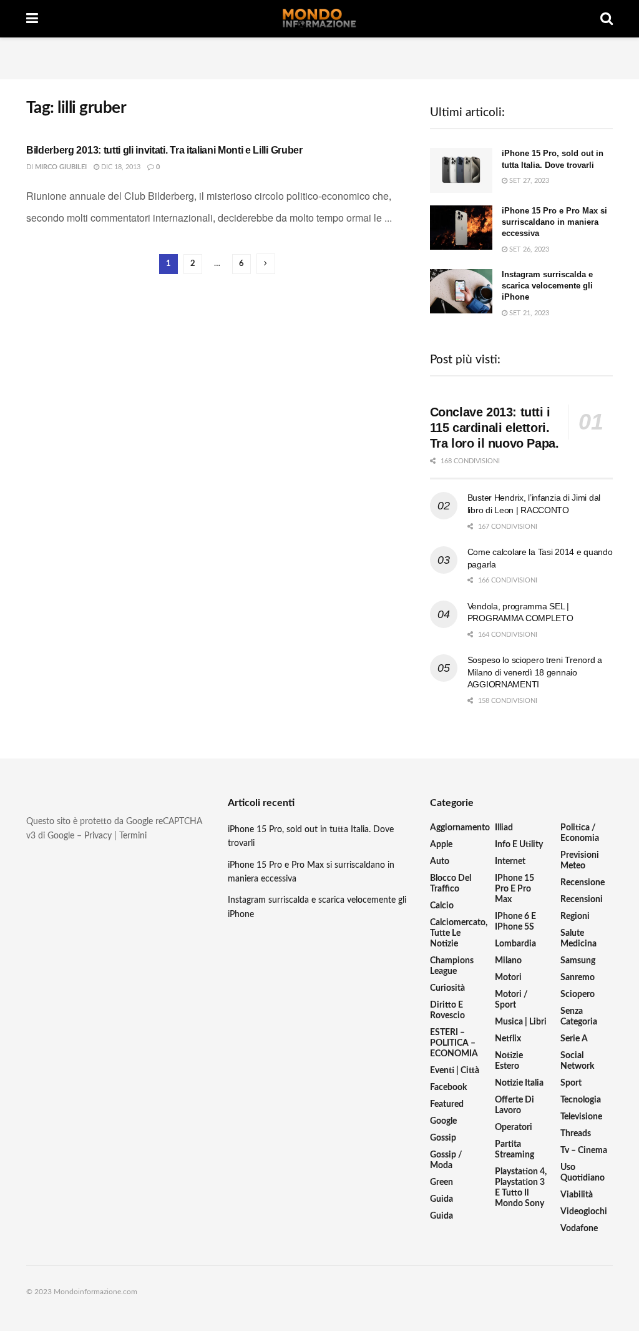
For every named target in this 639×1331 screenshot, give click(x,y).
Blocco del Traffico (450, 883)
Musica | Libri (521, 1022)
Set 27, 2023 (528, 180)
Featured (447, 1104)
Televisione (581, 1116)
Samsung (577, 960)
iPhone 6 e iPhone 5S (515, 921)
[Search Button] (606, 18)
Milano (508, 960)
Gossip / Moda (446, 1160)
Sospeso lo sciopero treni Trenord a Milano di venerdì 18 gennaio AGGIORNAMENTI (534, 672)
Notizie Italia (519, 1083)
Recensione (582, 882)
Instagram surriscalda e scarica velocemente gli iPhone (547, 286)
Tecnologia (580, 1100)
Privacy (98, 836)
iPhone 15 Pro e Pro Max (514, 889)
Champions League (452, 966)
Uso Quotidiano (582, 1172)
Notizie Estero (509, 1061)
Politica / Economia (579, 833)
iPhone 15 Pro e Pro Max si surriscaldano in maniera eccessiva (554, 222)
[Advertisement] (319, 56)
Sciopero (577, 994)
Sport (571, 1083)
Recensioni (581, 899)
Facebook (448, 1087)
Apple (441, 844)
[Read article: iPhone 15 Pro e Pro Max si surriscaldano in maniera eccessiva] (461, 227)
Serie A (574, 1038)
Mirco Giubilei (61, 167)
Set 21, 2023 (528, 313)
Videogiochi (583, 1211)
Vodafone (579, 1228)
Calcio (442, 905)
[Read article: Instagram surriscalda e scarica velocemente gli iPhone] (461, 291)
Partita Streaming (514, 1149)
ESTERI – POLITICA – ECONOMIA (454, 1043)
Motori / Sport (511, 999)
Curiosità (447, 988)
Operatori (513, 1127)
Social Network (577, 1061)
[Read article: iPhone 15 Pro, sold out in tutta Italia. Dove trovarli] (461, 170)
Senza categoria (578, 1016)
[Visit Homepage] (319, 18)
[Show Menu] (32, 18)
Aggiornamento (460, 827)
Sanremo (577, 977)
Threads (575, 1133)
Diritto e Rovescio (447, 1010)
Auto (439, 861)
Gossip (443, 1138)
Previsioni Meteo (579, 860)
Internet (510, 861)
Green (441, 1182)
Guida (441, 1199)
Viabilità (576, 1195)
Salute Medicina (578, 938)
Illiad (504, 827)
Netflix (508, 1038)
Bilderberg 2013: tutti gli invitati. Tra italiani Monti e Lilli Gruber (164, 150)
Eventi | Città (454, 1070)
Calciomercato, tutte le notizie (458, 933)
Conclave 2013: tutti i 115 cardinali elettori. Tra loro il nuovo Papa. (494, 427)
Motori (508, 977)
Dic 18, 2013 (119, 167)
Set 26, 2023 (528, 249)
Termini (133, 836)
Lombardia (515, 944)
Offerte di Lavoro (514, 1105)
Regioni (575, 916)
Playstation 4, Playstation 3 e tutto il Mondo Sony (521, 1187)
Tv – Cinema (583, 1150)
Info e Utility (519, 844)
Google (443, 1121)
